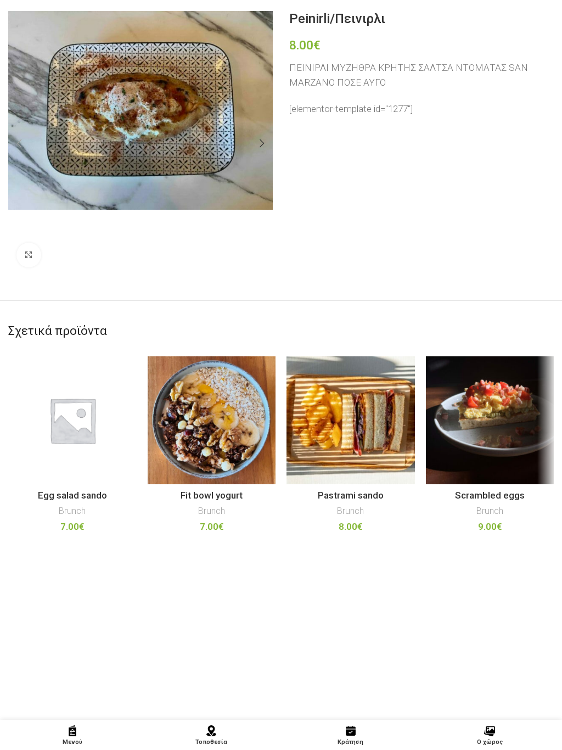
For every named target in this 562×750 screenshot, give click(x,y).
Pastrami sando (351, 495)
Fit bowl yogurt (212, 495)
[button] (19, 143)
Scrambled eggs (490, 495)
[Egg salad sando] (72, 420)
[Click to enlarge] (28, 255)
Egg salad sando (72, 495)
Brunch (72, 511)
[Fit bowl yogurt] (212, 420)
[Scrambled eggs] (490, 420)
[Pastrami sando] (350, 420)
